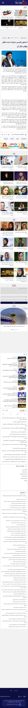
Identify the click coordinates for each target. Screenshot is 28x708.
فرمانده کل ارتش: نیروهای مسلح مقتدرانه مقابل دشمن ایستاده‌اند (15, 553)
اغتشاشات (5, 138)
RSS (11, 690)
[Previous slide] (2, 316)
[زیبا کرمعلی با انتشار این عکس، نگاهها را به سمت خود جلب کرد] (20, 190)
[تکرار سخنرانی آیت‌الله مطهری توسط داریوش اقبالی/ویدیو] (7, 176)
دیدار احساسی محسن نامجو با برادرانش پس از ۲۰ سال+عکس (21, 182)
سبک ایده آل (24, 472)
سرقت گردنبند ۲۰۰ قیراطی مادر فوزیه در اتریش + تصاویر (17, 529)
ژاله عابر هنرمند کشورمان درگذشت (19, 422)
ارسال (14, 302)
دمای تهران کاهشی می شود (21, 524)
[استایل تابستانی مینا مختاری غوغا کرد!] (20, 226)
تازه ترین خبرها (24, 478)
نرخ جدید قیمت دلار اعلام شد (12, 358)
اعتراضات (11, 138)
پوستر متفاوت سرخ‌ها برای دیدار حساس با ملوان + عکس (16, 569)
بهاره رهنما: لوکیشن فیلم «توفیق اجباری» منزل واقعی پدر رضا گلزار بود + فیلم (7, 198)
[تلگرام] (4, 134)
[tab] (17, 329)
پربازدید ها (22, 410)
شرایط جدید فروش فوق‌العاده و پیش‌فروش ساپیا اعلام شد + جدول (20, 17)
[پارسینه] (20, 2)
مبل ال (25, 480)
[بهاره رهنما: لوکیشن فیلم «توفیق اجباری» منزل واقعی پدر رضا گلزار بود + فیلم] (7, 190)
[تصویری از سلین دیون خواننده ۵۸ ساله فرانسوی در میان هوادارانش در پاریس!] (7, 160)
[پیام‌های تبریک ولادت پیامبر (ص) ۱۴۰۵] (22, 382)
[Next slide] (26, 316)
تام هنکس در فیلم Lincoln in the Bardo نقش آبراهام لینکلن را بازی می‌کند (7, 214)
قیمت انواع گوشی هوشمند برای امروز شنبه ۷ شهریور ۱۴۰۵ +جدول (10, 377)
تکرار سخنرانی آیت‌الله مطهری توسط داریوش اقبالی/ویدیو (8, 182)
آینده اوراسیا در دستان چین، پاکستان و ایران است (17, 507)
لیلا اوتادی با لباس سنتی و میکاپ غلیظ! (21, 263)
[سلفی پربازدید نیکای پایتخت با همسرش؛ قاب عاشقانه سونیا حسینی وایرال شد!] (20, 272)
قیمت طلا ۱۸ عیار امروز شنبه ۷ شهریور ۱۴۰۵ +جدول (20, 27)
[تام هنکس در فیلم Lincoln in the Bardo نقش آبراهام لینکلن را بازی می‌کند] (7, 206)
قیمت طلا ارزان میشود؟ (22, 547)
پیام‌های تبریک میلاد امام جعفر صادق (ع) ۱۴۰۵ (18, 563)
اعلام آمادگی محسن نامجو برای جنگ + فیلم (7, 27)
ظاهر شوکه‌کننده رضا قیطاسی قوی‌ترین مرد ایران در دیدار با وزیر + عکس (9, 394)
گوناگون (25, 7)
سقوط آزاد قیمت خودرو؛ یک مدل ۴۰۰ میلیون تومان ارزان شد (16, 613)
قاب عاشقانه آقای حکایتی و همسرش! (22, 248)
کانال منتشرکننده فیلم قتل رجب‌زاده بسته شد (18, 533)
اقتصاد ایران (24, 470)
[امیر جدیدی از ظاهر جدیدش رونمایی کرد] (20, 206)
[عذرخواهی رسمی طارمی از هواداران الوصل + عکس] (22, 371)
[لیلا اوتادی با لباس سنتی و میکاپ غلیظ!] (20, 256)
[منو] (3, 2)
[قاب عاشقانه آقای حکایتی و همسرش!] (20, 242)
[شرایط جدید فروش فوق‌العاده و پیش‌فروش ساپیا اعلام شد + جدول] (20, 13)
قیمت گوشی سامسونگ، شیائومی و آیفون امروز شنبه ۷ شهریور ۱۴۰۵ (14, 575)
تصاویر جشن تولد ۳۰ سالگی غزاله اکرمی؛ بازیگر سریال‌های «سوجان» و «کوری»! (7, 264)
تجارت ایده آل (24, 476)
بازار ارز (17, 138)
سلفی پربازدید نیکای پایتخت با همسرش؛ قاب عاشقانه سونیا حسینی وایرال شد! (21, 280)
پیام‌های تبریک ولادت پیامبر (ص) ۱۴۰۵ (10, 382)
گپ (26, 696)
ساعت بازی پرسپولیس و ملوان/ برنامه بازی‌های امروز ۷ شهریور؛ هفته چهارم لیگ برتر (10, 400)
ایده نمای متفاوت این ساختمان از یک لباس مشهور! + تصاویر (14, 326)
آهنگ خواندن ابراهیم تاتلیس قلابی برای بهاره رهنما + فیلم (15, 454)
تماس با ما (16, 690)
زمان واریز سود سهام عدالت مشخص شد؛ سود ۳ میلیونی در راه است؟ (7, 17)
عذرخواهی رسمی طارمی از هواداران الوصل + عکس (9, 371)
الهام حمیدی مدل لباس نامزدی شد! (19, 448)
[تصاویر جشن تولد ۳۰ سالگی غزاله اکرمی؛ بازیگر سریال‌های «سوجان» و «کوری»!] (7, 256)
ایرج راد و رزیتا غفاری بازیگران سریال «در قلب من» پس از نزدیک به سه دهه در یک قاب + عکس (7, 234)
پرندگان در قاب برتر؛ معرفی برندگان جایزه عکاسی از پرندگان (16, 549)
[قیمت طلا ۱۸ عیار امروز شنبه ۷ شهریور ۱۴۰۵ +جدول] (20, 22)
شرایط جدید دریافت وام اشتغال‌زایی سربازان (18, 503)
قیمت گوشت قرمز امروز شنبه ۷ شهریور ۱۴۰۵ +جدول (17, 559)
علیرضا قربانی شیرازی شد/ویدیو (21, 551)
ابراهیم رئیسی (24, 138)
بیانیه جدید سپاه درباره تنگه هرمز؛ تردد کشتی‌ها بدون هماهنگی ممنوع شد (14, 582)
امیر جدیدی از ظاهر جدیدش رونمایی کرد (22, 213)
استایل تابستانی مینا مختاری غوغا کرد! (21, 233)
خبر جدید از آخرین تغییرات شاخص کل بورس (18, 522)
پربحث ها (4, 410)
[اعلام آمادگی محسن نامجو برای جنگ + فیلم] (7, 22)
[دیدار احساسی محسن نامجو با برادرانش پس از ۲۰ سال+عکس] (20, 176)
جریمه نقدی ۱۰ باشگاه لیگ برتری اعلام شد (19, 555)
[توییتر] (2, 134)
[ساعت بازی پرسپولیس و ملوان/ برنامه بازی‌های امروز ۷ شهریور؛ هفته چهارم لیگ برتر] (22, 400)
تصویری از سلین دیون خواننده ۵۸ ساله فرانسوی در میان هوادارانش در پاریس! (7, 167)
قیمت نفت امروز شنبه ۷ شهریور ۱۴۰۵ (19, 580)
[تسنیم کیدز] (14, 146)
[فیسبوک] (6, 134)
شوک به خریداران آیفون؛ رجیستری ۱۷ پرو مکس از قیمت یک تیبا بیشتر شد (14, 589)
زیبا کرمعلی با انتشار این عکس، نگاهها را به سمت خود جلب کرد (21, 197)
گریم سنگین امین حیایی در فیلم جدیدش (7, 248)
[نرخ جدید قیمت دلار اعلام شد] (22, 359)
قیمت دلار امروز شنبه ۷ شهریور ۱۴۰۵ (20, 607)
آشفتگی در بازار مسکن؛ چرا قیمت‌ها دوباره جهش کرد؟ (17, 626)
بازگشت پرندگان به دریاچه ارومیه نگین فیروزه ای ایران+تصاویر (16, 527)
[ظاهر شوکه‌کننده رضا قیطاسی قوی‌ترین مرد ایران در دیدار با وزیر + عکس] (22, 394)
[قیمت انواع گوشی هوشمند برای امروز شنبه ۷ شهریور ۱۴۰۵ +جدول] (22, 376)
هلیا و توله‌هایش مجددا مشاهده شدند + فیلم (18, 535)
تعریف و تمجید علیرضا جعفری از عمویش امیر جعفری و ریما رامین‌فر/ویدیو (14, 557)
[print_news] (9, 134)
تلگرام (21, 696)
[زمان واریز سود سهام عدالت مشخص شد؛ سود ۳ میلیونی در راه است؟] (7, 13)
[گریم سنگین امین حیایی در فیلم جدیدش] (7, 242)
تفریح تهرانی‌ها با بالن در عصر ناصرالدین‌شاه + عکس (17, 624)
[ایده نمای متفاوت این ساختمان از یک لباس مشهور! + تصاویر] (14, 316)
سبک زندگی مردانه (23, 474)
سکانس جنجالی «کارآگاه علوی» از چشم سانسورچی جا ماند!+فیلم (15, 573)
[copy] (25, 134)
